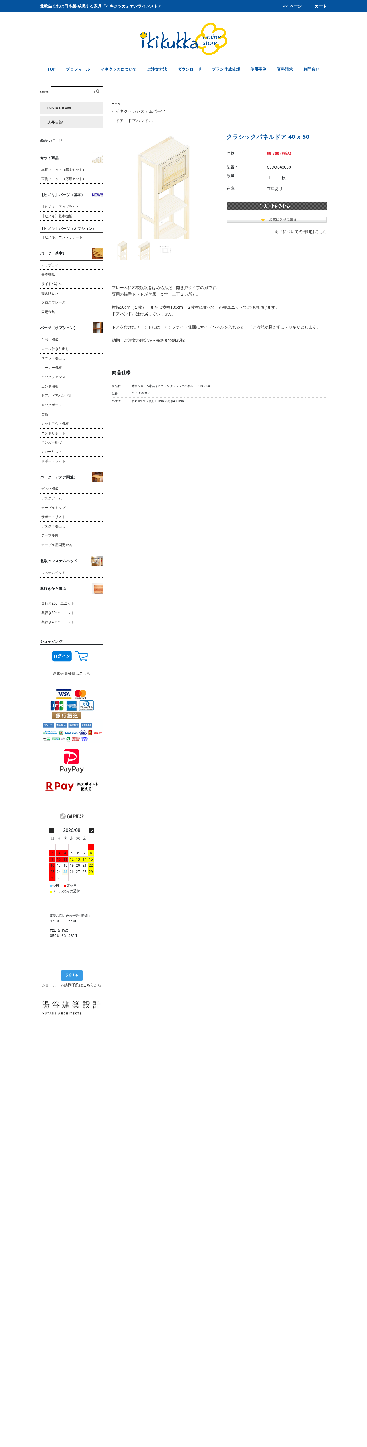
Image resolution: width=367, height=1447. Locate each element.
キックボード (51, 404)
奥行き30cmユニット (57, 612)
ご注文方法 (157, 69)
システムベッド (53, 572)
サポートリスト (53, 516)
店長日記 (55, 122)
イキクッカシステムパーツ (140, 111)
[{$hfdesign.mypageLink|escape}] (62, 655)
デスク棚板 (49, 488)
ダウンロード (189, 69)
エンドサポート (53, 433)
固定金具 (48, 311)
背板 (44, 414)
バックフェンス (53, 376)
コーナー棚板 (51, 367)
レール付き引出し (55, 348)
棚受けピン (49, 293)
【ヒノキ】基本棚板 (56, 216)
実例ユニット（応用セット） (63, 178)
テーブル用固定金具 (56, 544)
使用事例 (258, 69)
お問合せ (311, 69)
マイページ (292, 6)
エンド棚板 (49, 386)
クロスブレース (53, 302)
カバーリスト (51, 451)
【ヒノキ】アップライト (60, 206)
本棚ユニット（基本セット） (63, 169)
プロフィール (78, 69)
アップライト (51, 265)
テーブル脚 (49, 535)
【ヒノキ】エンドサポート (62, 237)
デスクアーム (51, 498)
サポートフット (53, 461)
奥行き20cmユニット (57, 603)
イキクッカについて (119, 69)
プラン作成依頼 (226, 69)
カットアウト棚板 (55, 423)
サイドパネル (212, 327)
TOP (52, 69)
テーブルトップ (53, 507)
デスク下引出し (53, 526)
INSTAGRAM (59, 108)
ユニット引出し (53, 358)
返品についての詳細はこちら (301, 231)
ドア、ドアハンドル (134, 120)
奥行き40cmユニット (57, 621)
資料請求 (285, 69)
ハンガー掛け (51, 442)
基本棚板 (48, 274)
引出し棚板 (49, 339)
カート (321, 6)
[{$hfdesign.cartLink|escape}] (81, 655)
